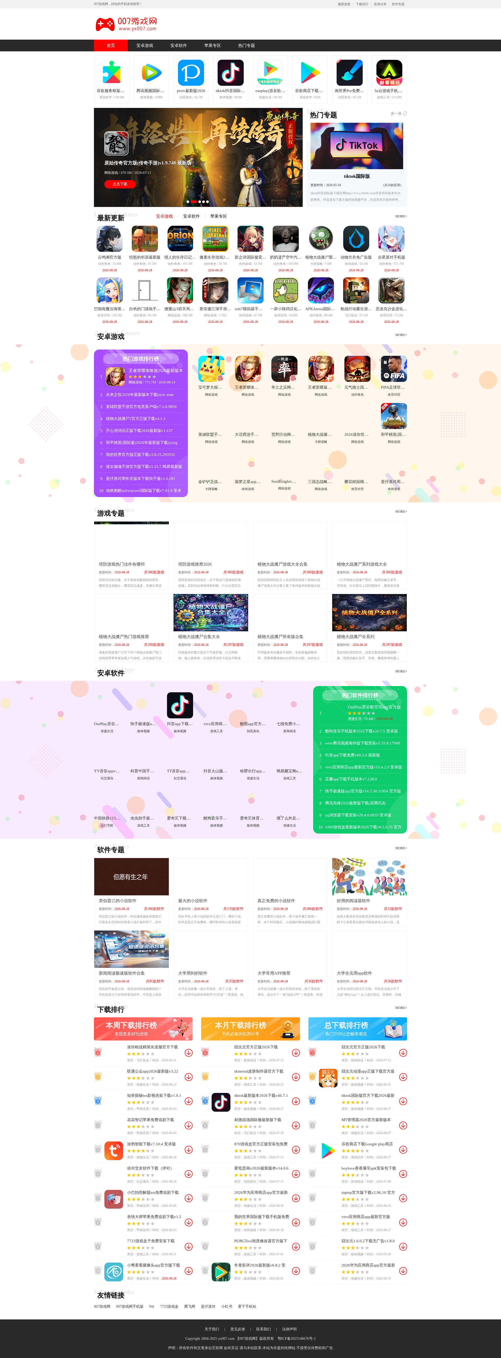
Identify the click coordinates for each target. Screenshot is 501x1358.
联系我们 (263, 1329)
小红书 (226, 1306)
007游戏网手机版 (130, 1306)
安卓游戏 (144, 45)
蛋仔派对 (208, 1306)
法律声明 (289, 1329)
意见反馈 (237, 1329)
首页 (111, 45)
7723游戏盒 (169, 1306)
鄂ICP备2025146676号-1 (297, 1339)
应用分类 (380, 4)
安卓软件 (178, 45)
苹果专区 (212, 45)
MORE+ (401, 216)
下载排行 (362, 4)
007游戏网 (102, 1306)
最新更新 (344, 4)
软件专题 (398, 4)
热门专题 (246, 45)
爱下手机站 (247, 1306)
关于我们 (212, 1329)
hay (151, 1306)
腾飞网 (189, 1306)
